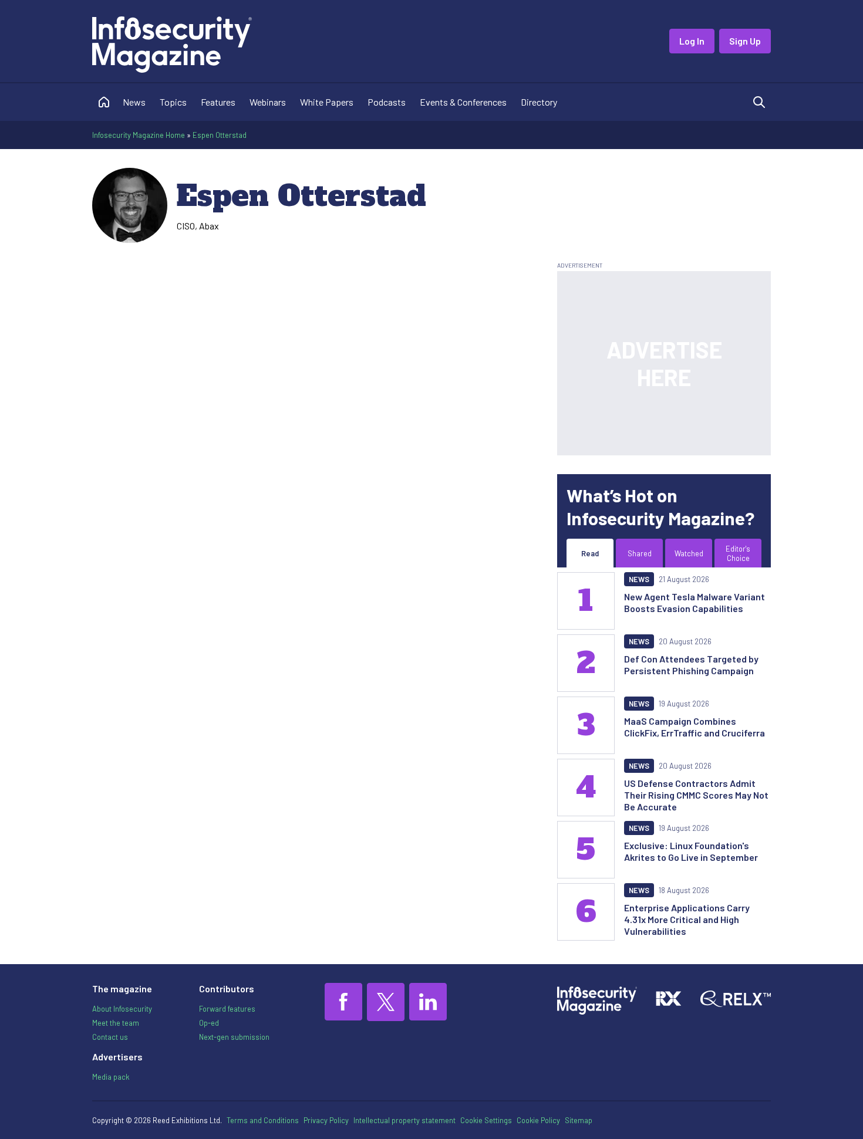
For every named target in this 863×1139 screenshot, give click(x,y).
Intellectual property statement (404, 1120)
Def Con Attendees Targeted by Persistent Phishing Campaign (691, 664)
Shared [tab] (640, 553)
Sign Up (745, 40)
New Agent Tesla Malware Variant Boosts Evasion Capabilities (694, 602)
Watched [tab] (689, 553)
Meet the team (115, 1023)
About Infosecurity (122, 1008)
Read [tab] (590, 553)
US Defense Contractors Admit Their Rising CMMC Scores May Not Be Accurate (696, 795)
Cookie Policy (538, 1120)
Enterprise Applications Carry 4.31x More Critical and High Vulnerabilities (687, 919)
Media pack (110, 1076)
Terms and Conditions (263, 1120)
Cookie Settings (486, 1120)
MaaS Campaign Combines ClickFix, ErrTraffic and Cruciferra (694, 726)
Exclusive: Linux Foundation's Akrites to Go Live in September (691, 851)
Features (218, 101)
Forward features (227, 1008)
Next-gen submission (234, 1037)
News (134, 101)
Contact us (110, 1037)
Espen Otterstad (220, 135)
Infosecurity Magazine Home (138, 135)
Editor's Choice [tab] (738, 553)
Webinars (268, 101)
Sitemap (578, 1120)
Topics (173, 101)
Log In (691, 40)
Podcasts (387, 101)
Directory (539, 101)
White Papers (326, 101)
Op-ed (209, 1023)
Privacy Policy (326, 1120)
